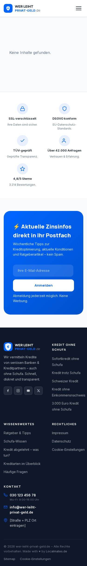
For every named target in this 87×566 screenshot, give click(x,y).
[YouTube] (28, 391)
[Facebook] (8, 391)
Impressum (60, 433)
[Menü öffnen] (78, 8)
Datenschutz (61, 441)
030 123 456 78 (23, 495)
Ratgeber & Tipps (17, 433)
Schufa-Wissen (15, 441)
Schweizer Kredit (65, 381)
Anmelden (44, 285)
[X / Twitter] (38, 391)
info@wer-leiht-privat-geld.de (23, 509)
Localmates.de (56, 551)
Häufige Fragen (16, 472)
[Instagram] (18, 391)
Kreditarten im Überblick (22, 464)
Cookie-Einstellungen (68, 450)
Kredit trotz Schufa (66, 373)
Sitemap (9, 559)
